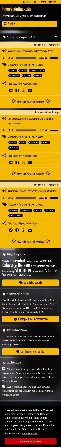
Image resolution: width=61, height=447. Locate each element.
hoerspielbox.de (16, 9)
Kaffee (23, 70)
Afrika (41, 271)
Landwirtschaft (33, 261)
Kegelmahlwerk (37, 70)
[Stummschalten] (46, 58)
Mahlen (27, 75)
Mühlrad (49, 210)
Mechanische (54, 45)
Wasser (7, 275)
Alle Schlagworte (33, 282)
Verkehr (5, 261)
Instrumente (40, 16)
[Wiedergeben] (3, 58)
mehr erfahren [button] (30, 433)
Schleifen (14, 148)
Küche (33, 266)
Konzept (26, 2)
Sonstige (55, 112)
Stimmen (24, 270)
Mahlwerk (26, 210)
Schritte (51, 271)
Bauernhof (17, 261)
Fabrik (13, 142)
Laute (30, 16)
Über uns (52, 2)
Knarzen (6, 271)
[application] (30, 58)
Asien (35, 271)
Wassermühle (15, 215)
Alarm (12, 70)
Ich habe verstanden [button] (30, 441)
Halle (23, 142)
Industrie (34, 142)
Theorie (43, 2)
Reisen (24, 265)
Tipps (35, 2)
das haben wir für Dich (33, 351)
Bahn (6, 265)
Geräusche (21, 16)
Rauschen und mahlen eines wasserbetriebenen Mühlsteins (32, 191)
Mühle (38, 75)
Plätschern (27, 275)
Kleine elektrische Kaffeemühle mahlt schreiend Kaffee (30, 51)
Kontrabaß (51, 266)
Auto (50, 261)
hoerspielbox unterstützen (33, 319)
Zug (12, 271)
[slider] (54, 58)
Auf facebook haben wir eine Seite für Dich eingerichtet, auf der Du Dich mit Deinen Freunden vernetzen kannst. (27, 390)
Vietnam (41, 266)
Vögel (13, 266)
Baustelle (17, 275)
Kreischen (14, 75)
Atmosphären (8, 16)
